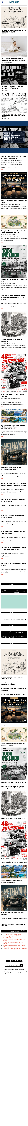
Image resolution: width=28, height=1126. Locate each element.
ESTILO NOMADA (5, 90)
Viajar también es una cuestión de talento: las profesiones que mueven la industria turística (13, 297)
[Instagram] (9, 961)
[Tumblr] (19, 961)
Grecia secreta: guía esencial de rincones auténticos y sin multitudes (13, 426)
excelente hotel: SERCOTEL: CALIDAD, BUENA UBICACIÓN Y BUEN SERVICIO (13, 157)
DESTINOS (4, 33)
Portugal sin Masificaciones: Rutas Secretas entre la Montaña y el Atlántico (13, 232)
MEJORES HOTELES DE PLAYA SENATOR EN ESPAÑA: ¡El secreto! (12, 516)
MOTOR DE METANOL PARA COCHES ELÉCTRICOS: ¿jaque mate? (11, 468)
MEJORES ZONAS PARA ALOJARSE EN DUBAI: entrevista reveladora (13, 532)
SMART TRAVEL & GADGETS (17, 301)
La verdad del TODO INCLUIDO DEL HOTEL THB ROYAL (14, 280)
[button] (25, 619)
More (2, 169)
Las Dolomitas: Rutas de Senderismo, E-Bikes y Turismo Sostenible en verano (14, 548)
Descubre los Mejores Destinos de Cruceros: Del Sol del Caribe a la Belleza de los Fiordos (13, 484)
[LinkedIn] (14, 961)
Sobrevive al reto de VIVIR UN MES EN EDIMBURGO (11, 340)
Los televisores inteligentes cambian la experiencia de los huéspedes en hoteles (13, 59)
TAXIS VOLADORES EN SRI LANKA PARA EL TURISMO (13, 116)
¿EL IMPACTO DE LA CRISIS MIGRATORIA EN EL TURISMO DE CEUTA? (14, 31)
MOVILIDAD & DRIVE (6, 118)
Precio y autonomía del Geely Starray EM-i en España (14, 201)
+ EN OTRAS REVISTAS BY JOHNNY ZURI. (14, 931)
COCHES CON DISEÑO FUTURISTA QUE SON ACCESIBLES (12, 396)
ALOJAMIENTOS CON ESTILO (7, 62)
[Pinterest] (11, 961)
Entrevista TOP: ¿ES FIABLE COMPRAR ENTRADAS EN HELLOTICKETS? (12, 87)
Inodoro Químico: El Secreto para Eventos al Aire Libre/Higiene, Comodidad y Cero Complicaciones (14, 936)
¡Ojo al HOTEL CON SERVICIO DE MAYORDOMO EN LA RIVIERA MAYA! (13, 500)
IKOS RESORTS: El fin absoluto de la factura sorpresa (13, 564)
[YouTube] (16, 961)
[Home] (21, 961)
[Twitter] (7, 961)
